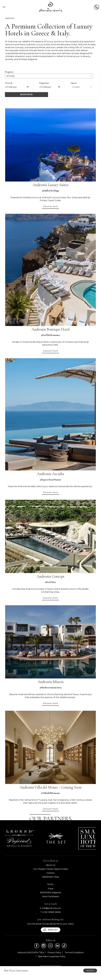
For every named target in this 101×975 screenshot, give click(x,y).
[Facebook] (36, 945)
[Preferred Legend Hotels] (19, 838)
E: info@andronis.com (50, 908)
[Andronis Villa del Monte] (50, 747)
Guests (74, 83)
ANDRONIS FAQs (50, 877)
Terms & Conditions (74, 952)
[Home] (50, 7)
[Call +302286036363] (96, 7)
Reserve (90, 971)
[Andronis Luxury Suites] (50, 145)
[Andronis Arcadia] (50, 414)
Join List (53, 930)
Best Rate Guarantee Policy (51, 956)
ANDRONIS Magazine (50, 892)
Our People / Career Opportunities (50, 869)
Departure (44, 83)
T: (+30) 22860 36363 (50, 912)
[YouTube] (50, 945)
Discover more (50, 206)
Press (50, 888)
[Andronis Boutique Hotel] (50, 270)
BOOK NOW (26, 94)
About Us (50, 865)
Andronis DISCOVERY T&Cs (31, 952)
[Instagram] (43, 945)
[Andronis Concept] (50, 536)
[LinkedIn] (57, 945)
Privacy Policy (54, 952)
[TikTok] (64, 945)
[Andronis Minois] (50, 642)
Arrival (8, 83)
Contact (50, 873)
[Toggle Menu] (3, 7)
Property (9, 71)
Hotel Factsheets (50, 896)
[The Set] (56, 838)
